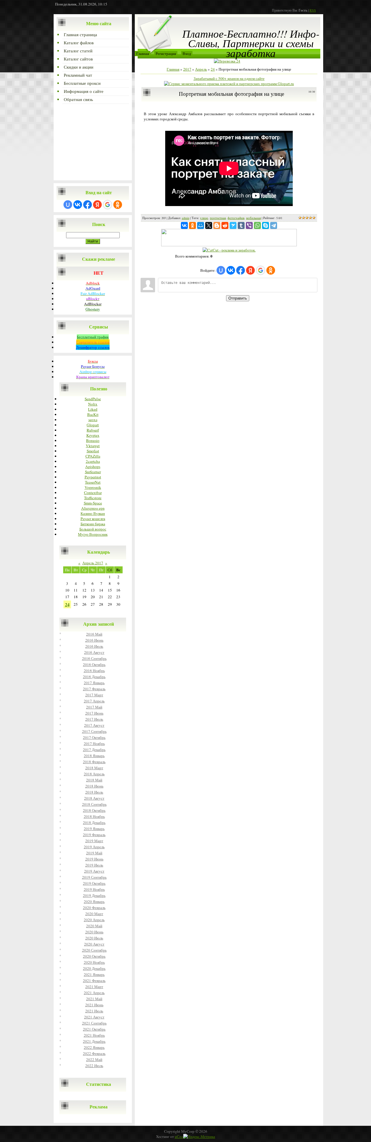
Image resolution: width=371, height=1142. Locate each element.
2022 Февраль (94, 1053)
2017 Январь (94, 682)
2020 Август (94, 944)
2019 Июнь (94, 859)
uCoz (179, 1136)
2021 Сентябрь (94, 1023)
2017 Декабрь (94, 749)
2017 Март (94, 694)
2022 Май (94, 1059)
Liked (92, 409)
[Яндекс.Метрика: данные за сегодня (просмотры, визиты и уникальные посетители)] (199, 1136)
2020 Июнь (94, 931)
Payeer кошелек (93, 518)
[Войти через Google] (107, 204)
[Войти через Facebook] (87, 204)
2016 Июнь (94, 640)
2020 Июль (94, 938)
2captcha (93, 461)
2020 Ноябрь (94, 962)
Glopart (93, 424)
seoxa (92, 419)
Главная (142, 53)
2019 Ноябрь (94, 889)
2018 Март (94, 767)
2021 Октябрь (94, 1029)
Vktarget (93, 445)
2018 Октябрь (94, 810)
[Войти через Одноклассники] (117, 204)
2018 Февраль (94, 761)
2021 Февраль (94, 980)
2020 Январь (94, 901)
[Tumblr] (241, 225)
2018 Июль (94, 792)
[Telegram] (273, 225)
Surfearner (93, 471)
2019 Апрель (94, 846)
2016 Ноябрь (94, 670)
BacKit (93, 414)
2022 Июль (94, 1065)
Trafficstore (92, 497)
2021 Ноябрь (94, 1035)
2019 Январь (94, 828)
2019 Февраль (94, 834)
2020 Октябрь (94, 956)
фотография (236, 218)
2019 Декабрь (94, 895)
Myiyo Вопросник (93, 534)
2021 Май (94, 998)
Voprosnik (93, 487)
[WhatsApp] (257, 225)
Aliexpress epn (93, 508)
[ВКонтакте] (184, 225)
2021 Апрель (94, 992)
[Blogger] (216, 225)
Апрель (201, 69)
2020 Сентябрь (94, 950)
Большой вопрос (92, 529)
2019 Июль (94, 865)
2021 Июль (94, 1011)
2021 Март (94, 986)
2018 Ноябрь (94, 816)
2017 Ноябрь (94, 743)
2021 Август (94, 1017)
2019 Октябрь (94, 883)
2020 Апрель (94, 919)
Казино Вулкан (93, 513)
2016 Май (94, 634)
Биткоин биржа (93, 523)
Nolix (92, 404)
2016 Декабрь (94, 676)
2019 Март (94, 840)
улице (204, 218)
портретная (218, 218)
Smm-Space (93, 503)
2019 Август (94, 871)
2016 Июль (94, 646)
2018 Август (94, 798)
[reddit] (224, 225)
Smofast (93, 451)
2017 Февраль (94, 688)
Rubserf (93, 430)
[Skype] (265, 225)
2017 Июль (94, 719)
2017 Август (94, 725)
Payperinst (93, 477)
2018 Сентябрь (94, 804)
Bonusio (92, 440)
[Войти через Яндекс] (97, 204)
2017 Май (94, 707)
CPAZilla (93, 456)
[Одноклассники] (192, 225)
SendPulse (93, 398)
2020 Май (94, 925)
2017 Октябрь (94, 737)
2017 (187, 69)
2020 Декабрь (94, 968)
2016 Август (94, 652)
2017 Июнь (94, 713)
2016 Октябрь (94, 664)
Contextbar (93, 492)
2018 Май (94, 780)
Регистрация (166, 53)
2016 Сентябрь (94, 658)
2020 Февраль (94, 907)
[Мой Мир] (200, 225)
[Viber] (249, 225)
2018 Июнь (94, 786)
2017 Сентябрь (94, 731)
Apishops (92, 466)
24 (67, 604)
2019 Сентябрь (94, 877)
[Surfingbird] (233, 225)
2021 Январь (94, 974)
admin (185, 218)
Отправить (237, 298)
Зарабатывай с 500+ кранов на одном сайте (229, 78)
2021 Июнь (94, 1004)
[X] (208, 225)
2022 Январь (94, 1047)
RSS (313, 10)
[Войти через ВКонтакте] (77, 204)
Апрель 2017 (92, 563)
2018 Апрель (94, 773)
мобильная (253, 218)
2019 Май (94, 852)
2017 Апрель (94, 701)
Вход (187, 53)
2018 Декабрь (94, 822)
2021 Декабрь (94, 1041)
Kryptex (92, 435)
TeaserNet (93, 482)
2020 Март (94, 913)
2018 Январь (94, 755)
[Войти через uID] (67, 204)
